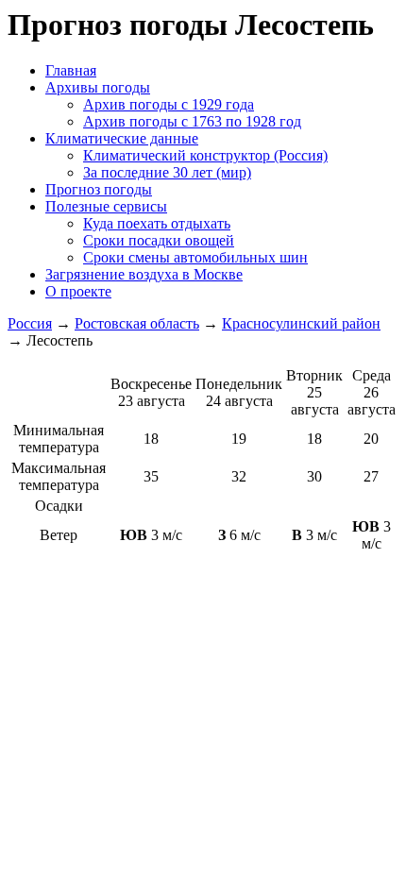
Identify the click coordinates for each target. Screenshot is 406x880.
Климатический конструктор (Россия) (205, 155)
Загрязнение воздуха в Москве (144, 274)
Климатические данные (121, 138)
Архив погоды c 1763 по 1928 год (192, 121)
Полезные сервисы (106, 206)
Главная (70, 70)
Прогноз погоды (98, 189)
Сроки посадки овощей (158, 240)
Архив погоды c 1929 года (168, 104)
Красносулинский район (301, 323)
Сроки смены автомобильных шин (195, 257)
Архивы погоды (97, 87)
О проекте (78, 291)
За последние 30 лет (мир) (167, 172)
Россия (30, 323)
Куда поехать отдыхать (156, 223)
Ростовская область (137, 323)
